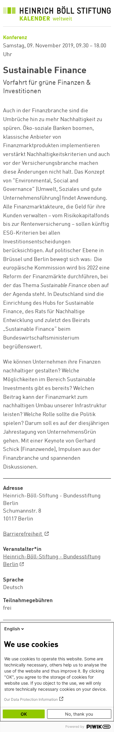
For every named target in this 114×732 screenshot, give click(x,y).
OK (24, 714)
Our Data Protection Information (31, 699)
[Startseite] (57, 14)
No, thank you (79, 714)
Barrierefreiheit (23, 534)
